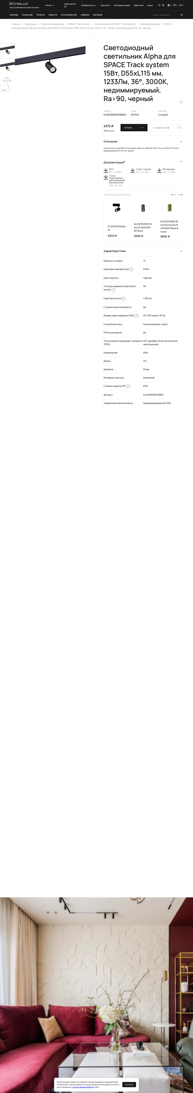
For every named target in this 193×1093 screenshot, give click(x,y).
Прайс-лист (139, 5)
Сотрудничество (69, 15)
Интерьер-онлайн (122, 5)
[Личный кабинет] (163, 5)
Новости (53, 15)
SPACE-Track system (79, 24)
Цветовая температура (118, 269)
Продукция (27, 15)
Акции (150, 5)
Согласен (129, 1084)
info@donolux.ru (88, 5)
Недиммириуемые (150, 24)
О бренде (14, 15)
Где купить (105, 5)
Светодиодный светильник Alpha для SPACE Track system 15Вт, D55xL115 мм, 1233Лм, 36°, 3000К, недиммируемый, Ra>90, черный (81, 28)
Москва (48, 5)
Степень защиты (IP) (116, 386)
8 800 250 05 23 (70, 5)
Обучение (97, 15)
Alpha (135, 114)
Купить (128, 127)
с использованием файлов (82, 1087)
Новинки (85, 15)
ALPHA (167, 24)
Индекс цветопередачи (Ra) (120, 315)
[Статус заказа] (159, 5)
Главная (15, 24)
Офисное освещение (52, 24)
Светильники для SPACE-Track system (115, 24)
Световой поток (114, 298)
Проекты (41, 15)
